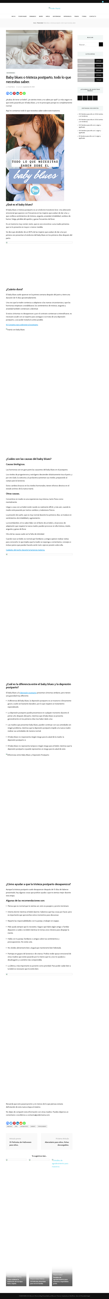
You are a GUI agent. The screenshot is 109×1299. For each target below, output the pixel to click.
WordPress (72, 1296)
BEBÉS (41, 16)
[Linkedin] (17, 93)
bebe (16, 1126)
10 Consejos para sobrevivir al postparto (22, 325)
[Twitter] (10, 93)
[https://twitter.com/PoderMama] (95, 98)
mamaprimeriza (24, 1126)
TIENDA (84, 16)
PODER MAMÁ (22, 16)
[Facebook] (7, 93)
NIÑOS (48, 16)
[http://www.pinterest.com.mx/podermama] (90, 98)
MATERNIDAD (57, 16)
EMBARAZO (33, 16)
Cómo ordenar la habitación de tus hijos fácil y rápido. (15, 1281)
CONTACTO (92, 16)
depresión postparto (28, 693)
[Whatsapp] (24, 93)
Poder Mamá (11, 87)
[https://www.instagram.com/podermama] (85, 98)
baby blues (9, 1126)
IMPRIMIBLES (67, 16)
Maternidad (11, 72)
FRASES (76, 16)
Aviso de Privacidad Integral (83, 1296)
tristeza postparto (42, 1126)
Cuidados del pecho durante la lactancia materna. (25, 550)
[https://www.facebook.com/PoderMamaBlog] (79, 98)
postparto (33, 1126)
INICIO (13, 16)
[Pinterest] (14, 93)
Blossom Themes (56, 1296)
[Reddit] (20, 93)
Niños (19, 1277)
